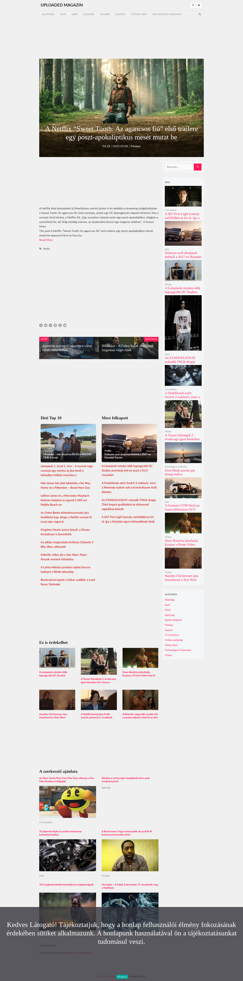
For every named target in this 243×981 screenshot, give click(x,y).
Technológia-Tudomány (167, 14)
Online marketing (174, 640)
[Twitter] (198, 5)
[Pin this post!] (55, 326)
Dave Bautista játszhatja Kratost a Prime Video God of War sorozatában (138, 675)
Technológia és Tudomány (176, 467)
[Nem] (239, 944)
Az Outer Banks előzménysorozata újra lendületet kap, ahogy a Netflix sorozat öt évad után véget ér (66, 517)
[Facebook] (193, 5)
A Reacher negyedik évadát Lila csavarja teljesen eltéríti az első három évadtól (140, 717)
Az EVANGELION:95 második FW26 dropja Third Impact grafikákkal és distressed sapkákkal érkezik (129, 505)
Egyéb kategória (173, 620)
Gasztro (120, 14)
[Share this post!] (41, 326)
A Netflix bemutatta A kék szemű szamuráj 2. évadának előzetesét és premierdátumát (98, 717)
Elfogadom (122, 977)
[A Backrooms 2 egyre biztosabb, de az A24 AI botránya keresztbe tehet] (130, 869)
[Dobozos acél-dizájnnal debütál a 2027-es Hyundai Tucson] (183, 243)
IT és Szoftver (45, 822)
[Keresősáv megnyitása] (200, 14)
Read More (46, 240)
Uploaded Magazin (62, 5)
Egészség (88, 14)
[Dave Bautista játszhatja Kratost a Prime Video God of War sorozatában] (140, 665)
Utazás (168, 655)
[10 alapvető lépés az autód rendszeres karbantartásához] (67, 869)
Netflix (46, 249)
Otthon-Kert (139, 14)
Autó (63, 14)
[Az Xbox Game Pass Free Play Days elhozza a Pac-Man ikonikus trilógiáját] (67, 815)
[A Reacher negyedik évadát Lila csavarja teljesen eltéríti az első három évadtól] (140, 707)
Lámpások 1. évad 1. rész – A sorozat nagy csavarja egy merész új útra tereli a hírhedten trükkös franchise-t (67, 471)
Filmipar (105, 14)
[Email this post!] (65, 326)
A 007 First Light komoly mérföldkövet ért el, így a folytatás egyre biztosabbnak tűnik (182, 219)
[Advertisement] (121, 37)
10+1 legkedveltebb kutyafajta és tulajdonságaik (66, 884)
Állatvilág (48, 14)
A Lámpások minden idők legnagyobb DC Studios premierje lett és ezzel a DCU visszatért (127, 471)
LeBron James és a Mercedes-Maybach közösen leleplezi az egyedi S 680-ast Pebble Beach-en (65, 500)
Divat (75, 14)
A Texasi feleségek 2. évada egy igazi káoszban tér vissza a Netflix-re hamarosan (98, 682)
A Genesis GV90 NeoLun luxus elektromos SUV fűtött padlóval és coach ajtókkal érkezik (182, 511)
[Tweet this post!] (45, 326)
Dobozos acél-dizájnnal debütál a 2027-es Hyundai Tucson (183, 256)
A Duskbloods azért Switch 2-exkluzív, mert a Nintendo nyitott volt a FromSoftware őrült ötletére (129, 488)
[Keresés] (198, 167)
